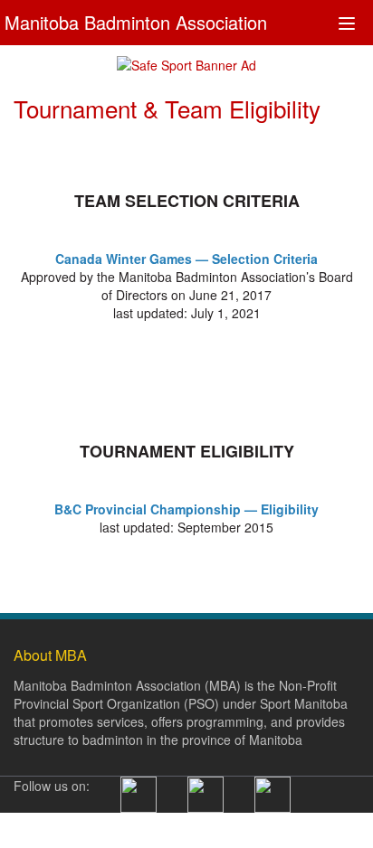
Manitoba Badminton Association (136, 20)
